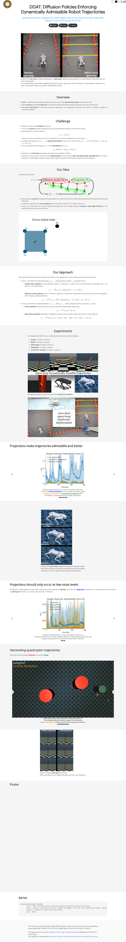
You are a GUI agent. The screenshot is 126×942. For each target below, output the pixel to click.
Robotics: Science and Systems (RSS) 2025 (63, 20)
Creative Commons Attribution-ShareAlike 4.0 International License (74, 937)
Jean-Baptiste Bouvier (31, 18)
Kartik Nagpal (60, 18)
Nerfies (94, 932)
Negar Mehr (99, 18)
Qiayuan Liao (72, 18)
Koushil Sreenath (85, 18)
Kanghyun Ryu (47, 18)
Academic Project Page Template (60, 932)
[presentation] (64, 135)
